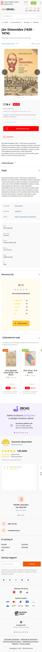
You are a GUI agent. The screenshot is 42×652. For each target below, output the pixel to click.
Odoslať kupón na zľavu (21, 338)
